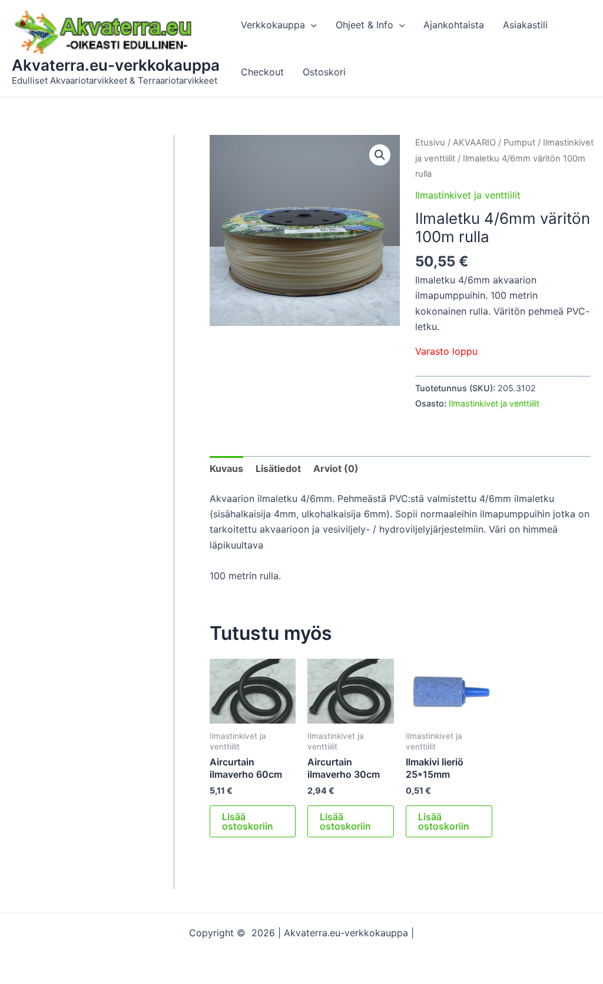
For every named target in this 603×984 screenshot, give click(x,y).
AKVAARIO (474, 142)
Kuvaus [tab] (226, 468)
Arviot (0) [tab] (336, 468)
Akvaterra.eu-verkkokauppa (116, 65)
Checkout (262, 72)
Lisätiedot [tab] (278, 468)
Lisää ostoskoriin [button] (247, 821)
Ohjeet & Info (364, 25)
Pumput (519, 142)
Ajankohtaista (453, 25)
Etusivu (430, 142)
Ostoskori (324, 72)
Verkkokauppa (273, 25)
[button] (311, 24)
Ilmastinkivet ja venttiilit (468, 195)
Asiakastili (525, 25)
